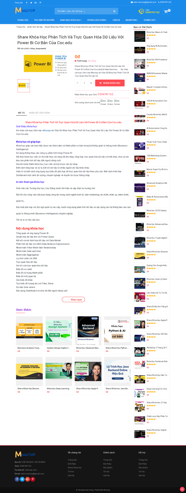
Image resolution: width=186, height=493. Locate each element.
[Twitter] (31, 3)
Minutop (107, 490)
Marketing (131, 20)
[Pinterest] (40, 3)
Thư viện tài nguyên (44, 20)
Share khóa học (75, 468)
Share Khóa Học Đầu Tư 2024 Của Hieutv (164, 375)
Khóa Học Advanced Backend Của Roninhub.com (98, 348)
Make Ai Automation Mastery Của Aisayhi (165, 197)
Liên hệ (116, 20)
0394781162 (165, 2)
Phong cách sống (96, 20)
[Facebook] (27, 3)
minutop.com (31, 470)
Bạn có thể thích (143, 27)
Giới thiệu (72, 464)
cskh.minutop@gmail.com (144, 2)
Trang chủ (22, 20)
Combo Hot (150, 20)
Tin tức (71, 471)
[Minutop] (25, 11)
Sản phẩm (107, 468)
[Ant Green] (40, 455)
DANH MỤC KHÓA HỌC (70, 20)
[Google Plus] (36, 3)
